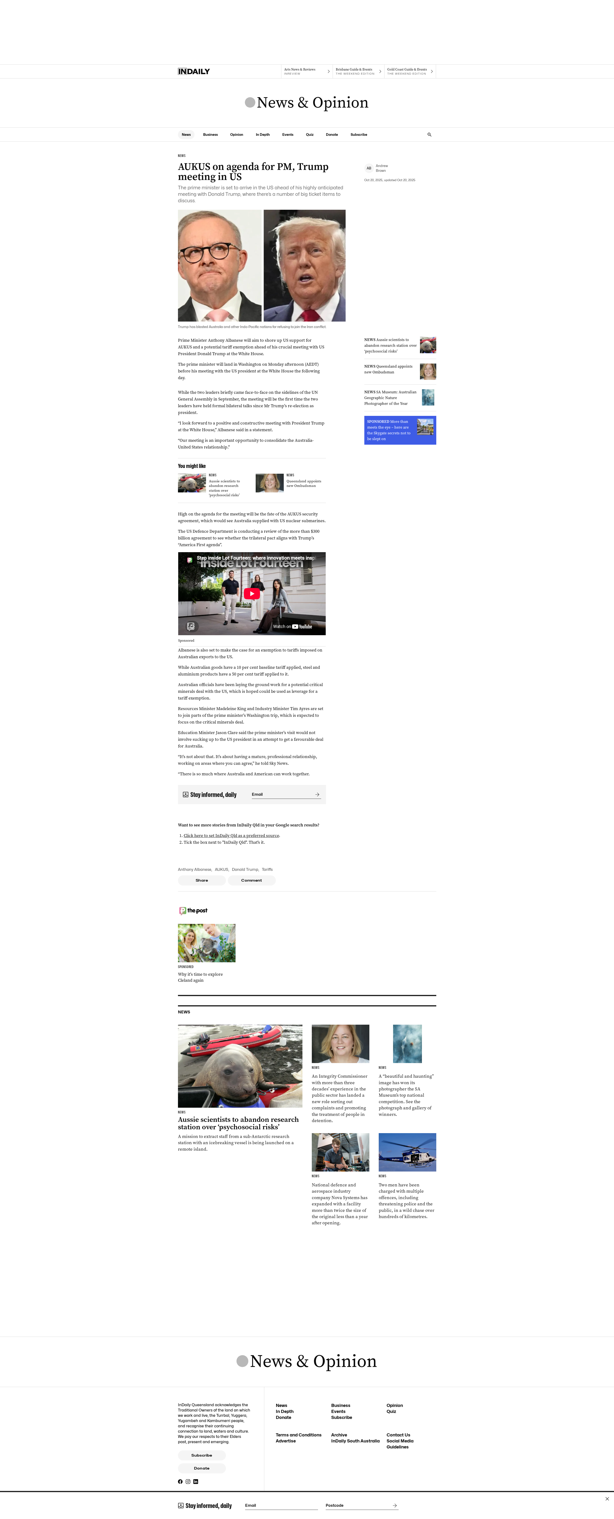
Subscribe (359, 134)
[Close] (607, 1499)
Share (202, 880)
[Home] (204, 71)
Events (287, 134)
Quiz (309, 134)
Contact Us (398, 1434)
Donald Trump (245, 869)
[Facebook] (180, 1481)
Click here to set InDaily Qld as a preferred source (231, 835)
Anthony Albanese (194, 869)
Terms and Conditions (299, 1434)
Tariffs (267, 869)
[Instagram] (188, 1481)
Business (210, 134)
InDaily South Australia (355, 1440)
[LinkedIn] (195, 1481)
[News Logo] (307, 102)
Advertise (286, 1440)
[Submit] (316, 794)
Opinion (236, 134)
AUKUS (221, 869)
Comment (251, 880)
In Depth (263, 134)
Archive (339, 1434)
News (186, 134)
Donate (332, 134)
